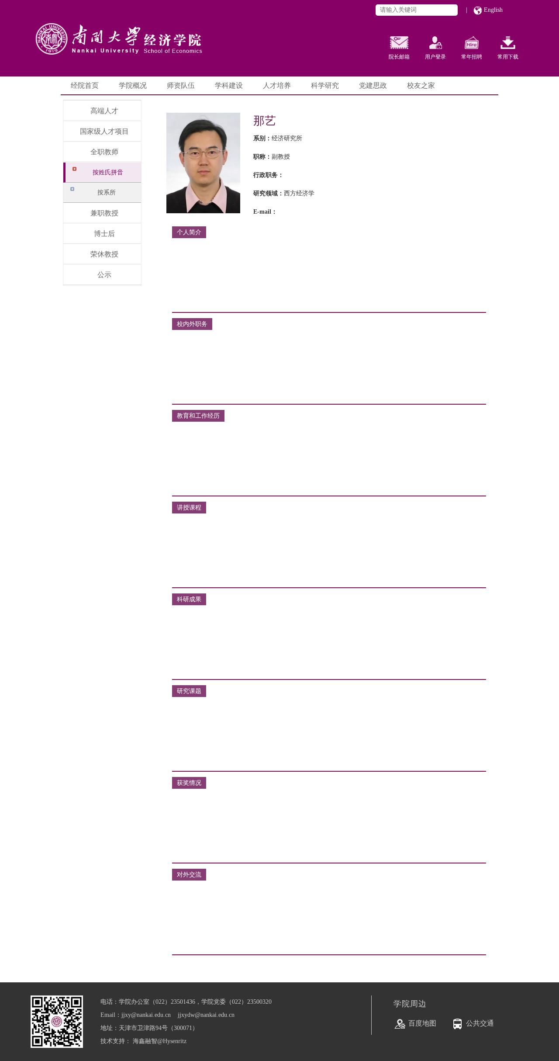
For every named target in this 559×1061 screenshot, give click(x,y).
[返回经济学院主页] (140, 30)
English (492, 10)
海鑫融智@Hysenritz (159, 1041)
